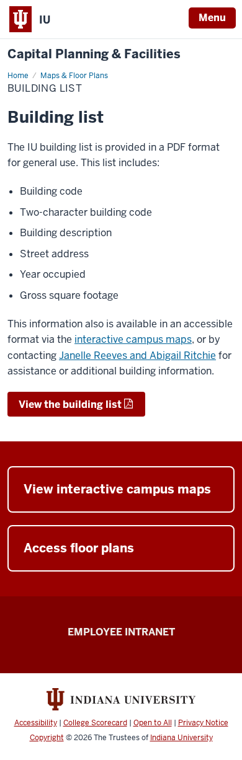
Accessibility (35, 723)
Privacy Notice (203, 723)
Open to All (152, 723)
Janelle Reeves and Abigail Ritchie (137, 355)
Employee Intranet (121, 631)
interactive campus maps (133, 339)
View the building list (70, 404)
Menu (212, 17)
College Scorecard (95, 723)
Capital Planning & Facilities (94, 54)
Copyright (47, 738)
